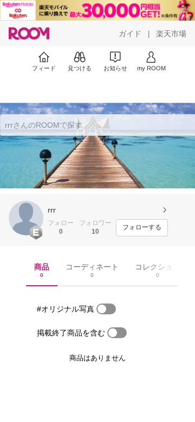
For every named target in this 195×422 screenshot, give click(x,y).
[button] (26, 218)
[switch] (106, 309)
